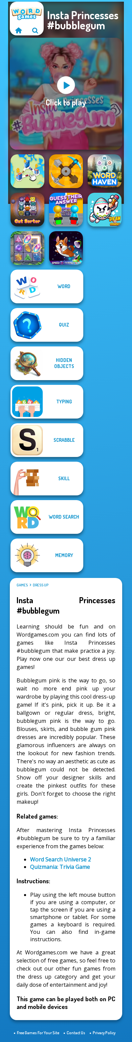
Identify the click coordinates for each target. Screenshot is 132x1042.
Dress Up (40, 585)
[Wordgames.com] (18, 30)
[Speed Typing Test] (66, 248)
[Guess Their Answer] (66, 209)
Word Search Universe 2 (60, 859)
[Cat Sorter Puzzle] (27, 209)
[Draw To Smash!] (105, 209)
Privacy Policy (104, 1032)
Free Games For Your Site (38, 1032)
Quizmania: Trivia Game (60, 866)
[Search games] (35, 30)
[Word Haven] (105, 171)
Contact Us (76, 1032)
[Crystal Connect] (27, 248)
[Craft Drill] (66, 171)
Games (22, 585)
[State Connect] (27, 171)
